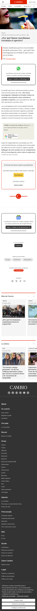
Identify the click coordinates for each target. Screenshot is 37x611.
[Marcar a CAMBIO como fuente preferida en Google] (18, 136)
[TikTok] (16, 392)
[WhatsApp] (28, 392)
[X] (20, 392)
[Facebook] (9, 392)
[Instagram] (12, 392)
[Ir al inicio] (18, 2)
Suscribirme (19, 175)
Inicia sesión (18, 185)
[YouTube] (24, 392)
